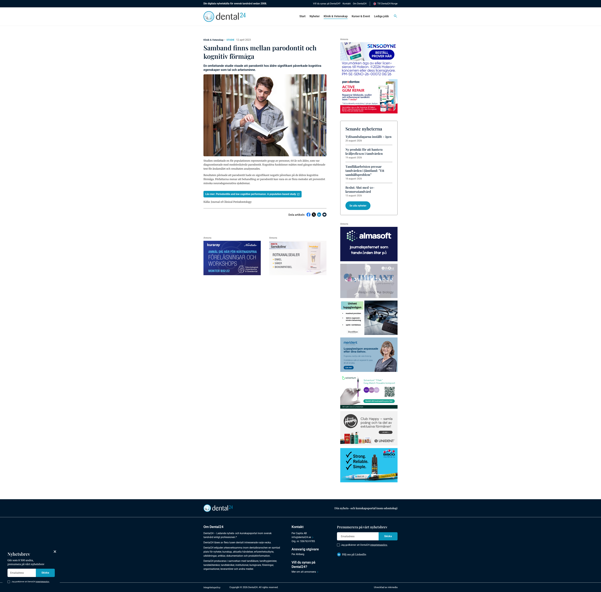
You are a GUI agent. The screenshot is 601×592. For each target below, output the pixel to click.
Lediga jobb (381, 16)
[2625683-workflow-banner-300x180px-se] (232, 258)
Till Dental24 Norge (387, 3)
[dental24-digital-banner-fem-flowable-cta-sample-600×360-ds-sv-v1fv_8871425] (369, 391)
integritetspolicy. (379, 545)
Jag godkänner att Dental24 (364, 545)
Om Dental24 (359, 3)
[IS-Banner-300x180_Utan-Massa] (369, 281)
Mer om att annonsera (304, 571)
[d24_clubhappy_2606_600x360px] (369, 428)
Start (302, 16)
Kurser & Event (361, 16)
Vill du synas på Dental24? (326, 3)
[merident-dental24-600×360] (369, 354)
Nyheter (315, 16)
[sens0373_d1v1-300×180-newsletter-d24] (369, 59)
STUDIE (230, 39)
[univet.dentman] (369, 318)
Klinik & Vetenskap (336, 16)
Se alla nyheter (357, 205)
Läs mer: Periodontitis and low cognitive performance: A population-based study (250, 194)
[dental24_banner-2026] (369, 244)
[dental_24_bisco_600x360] (369, 465)
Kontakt (347, 3)
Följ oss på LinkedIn (354, 554)
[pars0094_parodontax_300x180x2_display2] (369, 96)
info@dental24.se (301, 537)
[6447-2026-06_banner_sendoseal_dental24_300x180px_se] (297, 258)
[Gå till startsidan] (218, 508)
